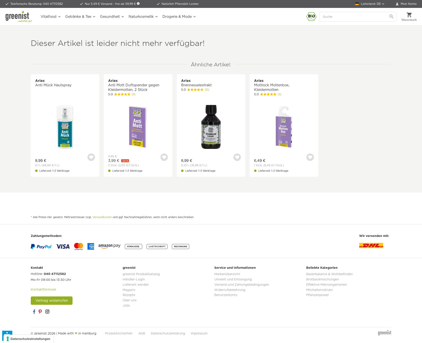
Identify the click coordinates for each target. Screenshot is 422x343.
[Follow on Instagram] (47, 311)
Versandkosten (102, 217)
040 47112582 (55, 274)
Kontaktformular (43, 289)
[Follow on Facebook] (34, 311)
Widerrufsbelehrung (229, 290)
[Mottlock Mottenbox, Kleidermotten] (284, 127)
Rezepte (129, 295)
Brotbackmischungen (322, 279)
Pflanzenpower (317, 295)
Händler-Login (134, 279)
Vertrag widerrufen (51, 300)
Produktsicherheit (119, 333)
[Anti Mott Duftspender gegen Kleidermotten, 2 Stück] (138, 127)
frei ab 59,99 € (126, 3)
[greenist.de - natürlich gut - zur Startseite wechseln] (18, 16)
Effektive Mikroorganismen (326, 284)
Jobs (126, 305)
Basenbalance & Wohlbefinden (329, 274)
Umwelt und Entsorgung (233, 279)
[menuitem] (406, 4)
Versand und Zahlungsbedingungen (241, 284)
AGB (141, 333)
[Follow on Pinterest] (40, 311)
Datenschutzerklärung (168, 333)
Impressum (199, 333)
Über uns (129, 300)
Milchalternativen (319, 290)
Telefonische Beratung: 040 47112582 (36, 3)
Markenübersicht (227, 274)
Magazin (129, 290)
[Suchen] (392, 17)
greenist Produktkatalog (141, 274)
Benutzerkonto (225, 295)
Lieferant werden (136, 284)
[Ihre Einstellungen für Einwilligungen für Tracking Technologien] (29, 339)
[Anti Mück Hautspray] (65, 127)
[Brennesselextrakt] (211, 127)
